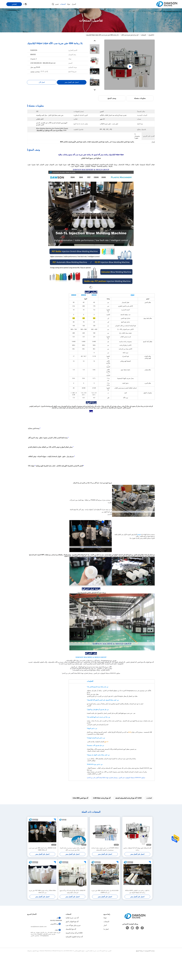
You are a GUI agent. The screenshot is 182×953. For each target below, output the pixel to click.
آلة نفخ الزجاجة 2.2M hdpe (101, 798)
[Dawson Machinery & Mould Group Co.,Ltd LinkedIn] (137, 928)
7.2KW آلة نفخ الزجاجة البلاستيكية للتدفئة (128, 798)
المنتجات (63, 4)
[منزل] (135, 918)
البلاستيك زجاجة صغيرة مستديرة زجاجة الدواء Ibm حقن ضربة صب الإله (72, 849)
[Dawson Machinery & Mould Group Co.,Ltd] (166, 4)
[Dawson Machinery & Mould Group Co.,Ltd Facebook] (142, 928)
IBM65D (73, 295)
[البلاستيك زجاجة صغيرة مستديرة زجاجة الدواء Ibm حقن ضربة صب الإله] (72, 832)
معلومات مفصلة (140, 98)
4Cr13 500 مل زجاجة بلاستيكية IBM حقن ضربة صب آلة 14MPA (105, 891)
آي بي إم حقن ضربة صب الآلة (129, 35)
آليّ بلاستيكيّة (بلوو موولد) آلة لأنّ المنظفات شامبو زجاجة (137, 849)
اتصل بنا (106, 929)
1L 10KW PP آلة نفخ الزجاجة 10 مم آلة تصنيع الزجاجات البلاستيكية (72, 891)
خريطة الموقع (140, 950)
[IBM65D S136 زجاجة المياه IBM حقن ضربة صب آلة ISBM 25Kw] (42, 832)
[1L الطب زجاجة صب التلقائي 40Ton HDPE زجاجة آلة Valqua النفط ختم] (137, 874)
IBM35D (94, 295)
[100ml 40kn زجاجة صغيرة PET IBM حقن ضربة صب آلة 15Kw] (42, 874)
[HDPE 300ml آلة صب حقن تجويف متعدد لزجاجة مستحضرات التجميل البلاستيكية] (105, 832)
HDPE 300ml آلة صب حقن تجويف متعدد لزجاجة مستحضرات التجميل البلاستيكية (105, 849)
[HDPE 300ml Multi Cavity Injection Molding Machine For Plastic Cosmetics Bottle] (129, 64)
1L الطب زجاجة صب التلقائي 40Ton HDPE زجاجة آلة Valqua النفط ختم (137, 891)
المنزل (74, 4)
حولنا (68, 4)
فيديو (57, 4)
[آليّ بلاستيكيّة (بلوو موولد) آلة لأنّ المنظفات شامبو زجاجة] (137, 832)
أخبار (105, 925)
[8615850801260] (132, 928)
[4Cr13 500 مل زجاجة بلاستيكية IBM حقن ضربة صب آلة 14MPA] (105, 874)
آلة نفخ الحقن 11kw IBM (80, 798)
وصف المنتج (112, 98)
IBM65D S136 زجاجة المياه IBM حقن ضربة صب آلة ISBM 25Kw (42, 849)
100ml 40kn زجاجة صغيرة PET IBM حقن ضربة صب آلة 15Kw (42, 891)
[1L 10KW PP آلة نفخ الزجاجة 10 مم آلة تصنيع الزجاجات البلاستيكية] (72, 874)
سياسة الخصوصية (150, 950)
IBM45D (83, 295)
